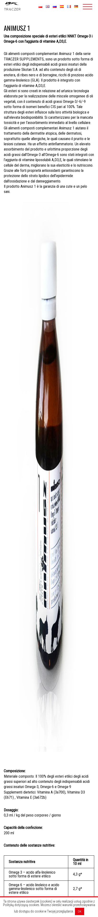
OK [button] (79, 911)
